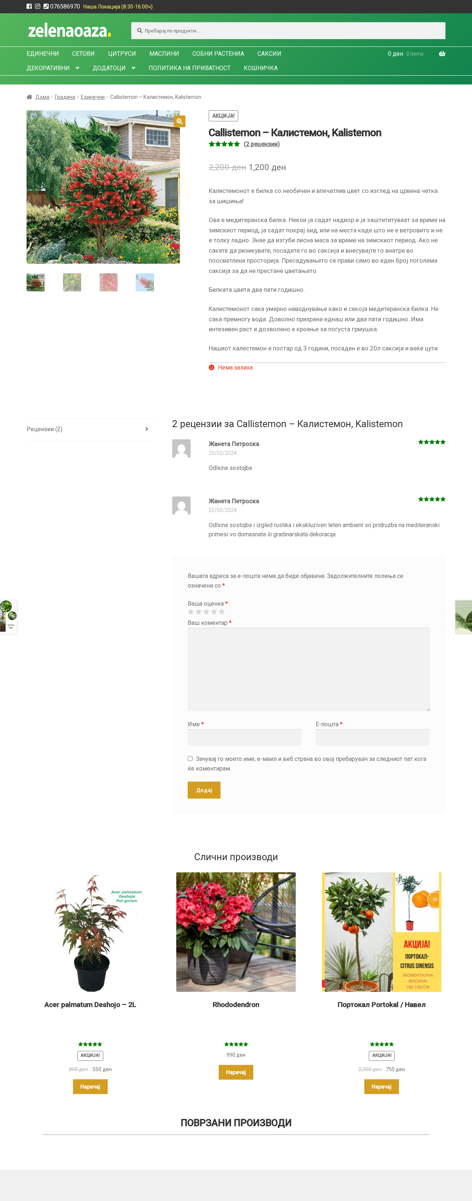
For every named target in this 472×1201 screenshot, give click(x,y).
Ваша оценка (208, 603)
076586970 (65, 6)
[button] (179, 121)
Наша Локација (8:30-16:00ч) (118, 7)
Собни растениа (218, 53)
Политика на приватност (189, 68)
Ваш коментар (210, 622)
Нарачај (90, 1087)
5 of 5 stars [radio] (222, 612)
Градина (65, 97)
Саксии (269, 53)
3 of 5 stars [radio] (206, 612)
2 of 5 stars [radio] (198, 612)
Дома (42, 97)
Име (196, 724)
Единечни (43, 53)
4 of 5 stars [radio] (214, 612)
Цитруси (122, 53)
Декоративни (48, 68)
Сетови (83, 53)
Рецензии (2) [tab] (44, 429)
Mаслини (164, 53)
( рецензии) (262, 144)
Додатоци (109, 68)
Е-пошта (329, 724)
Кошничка (261, 68)
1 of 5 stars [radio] (191, 612)
